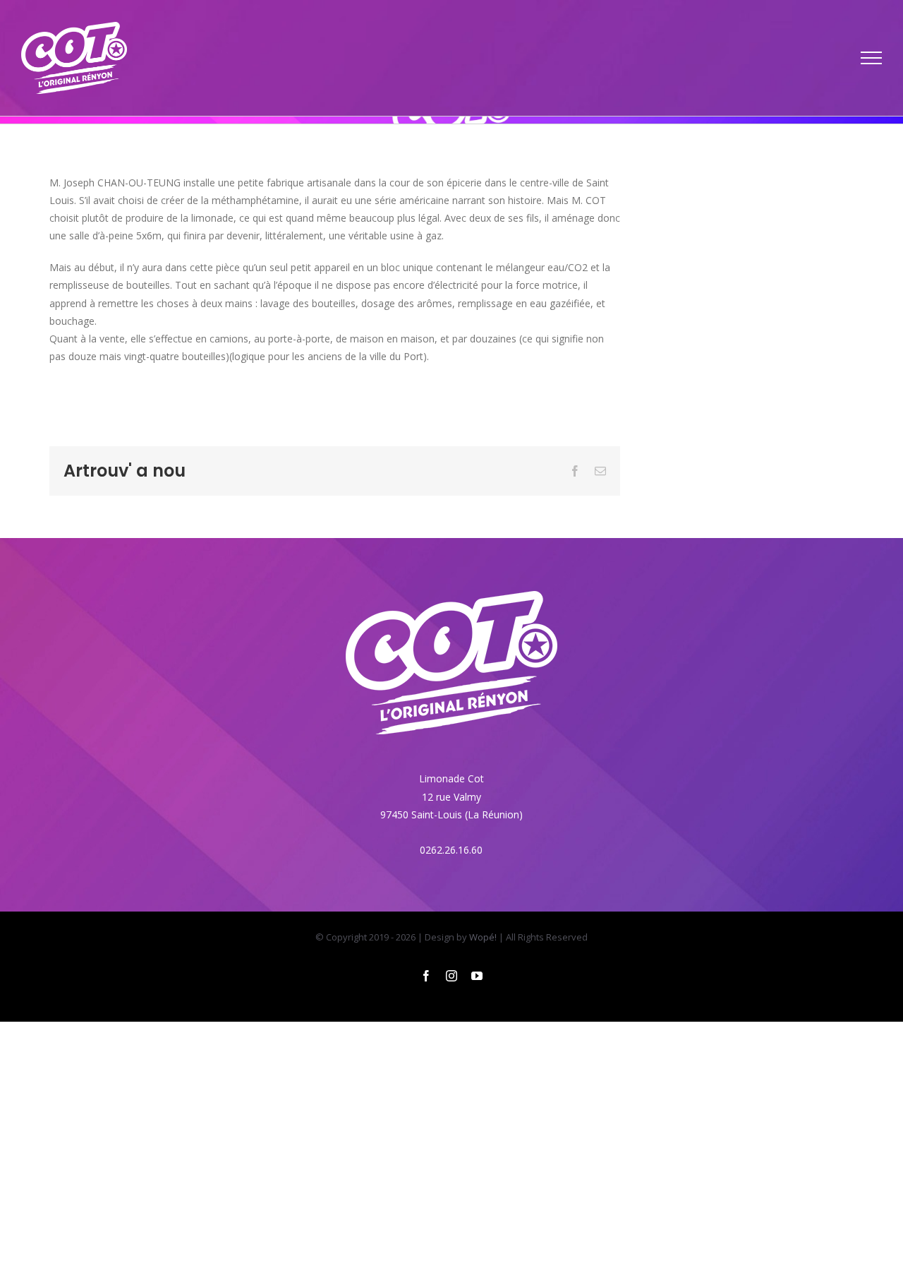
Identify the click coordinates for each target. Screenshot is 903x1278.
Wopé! (483, 937)
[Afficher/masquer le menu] (871, 58)
